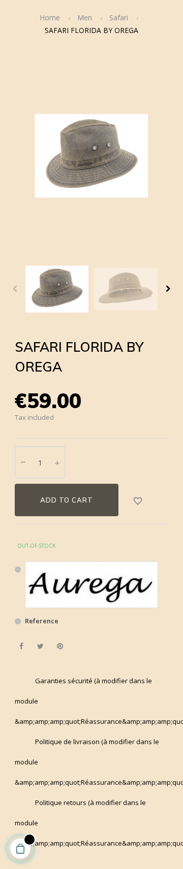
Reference (41, 620)
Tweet (40, 646)
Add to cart (66, 500)
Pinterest (59, 646)
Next (168, 288)
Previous (14, 288)
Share (21, 646)
